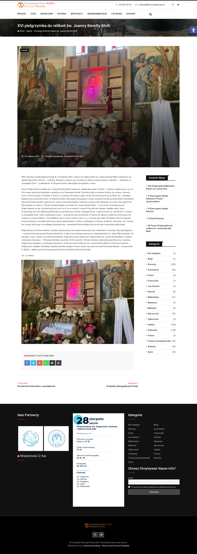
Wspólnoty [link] (77, 14)
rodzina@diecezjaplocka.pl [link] (151, 4)
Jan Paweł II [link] (153, 286)
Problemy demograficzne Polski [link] (122, 386)
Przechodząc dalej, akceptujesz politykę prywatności (153, 487)
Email (130, 478)
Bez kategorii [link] (154, 253)
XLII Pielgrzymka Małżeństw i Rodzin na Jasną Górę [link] (160, 187)
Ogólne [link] (29, 31)
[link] (193, 30)
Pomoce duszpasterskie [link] (159, 341)
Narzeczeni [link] (46, 14)
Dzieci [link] (151, 275)
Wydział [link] (21, 14)
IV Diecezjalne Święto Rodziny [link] (157, 210)
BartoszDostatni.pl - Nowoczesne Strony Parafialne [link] (106, 546)
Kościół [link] (151, 291)
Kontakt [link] (131, 14)
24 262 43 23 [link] (125, 4)
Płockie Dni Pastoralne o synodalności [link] (36, 386)
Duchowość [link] (153, 270)
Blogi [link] (150, 259)
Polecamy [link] (152, 330)
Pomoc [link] (151, 335)
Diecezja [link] (152, 264)
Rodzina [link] (61, 14)
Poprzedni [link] (23, 383)
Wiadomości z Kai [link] (33, 456)
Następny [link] (133, 383)
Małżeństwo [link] (153, 297)
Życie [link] (33, 14)
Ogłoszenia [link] (153, 319)
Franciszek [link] (153, 281)
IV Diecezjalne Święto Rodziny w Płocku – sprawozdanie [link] (157, 199)
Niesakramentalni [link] (97, 14)
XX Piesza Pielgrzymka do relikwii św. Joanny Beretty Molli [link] (159, 228)
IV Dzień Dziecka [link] (156, 218)
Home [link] (22, 31)
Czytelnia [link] (116, 14)
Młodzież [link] (152, 308)
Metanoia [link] (152, 302)
